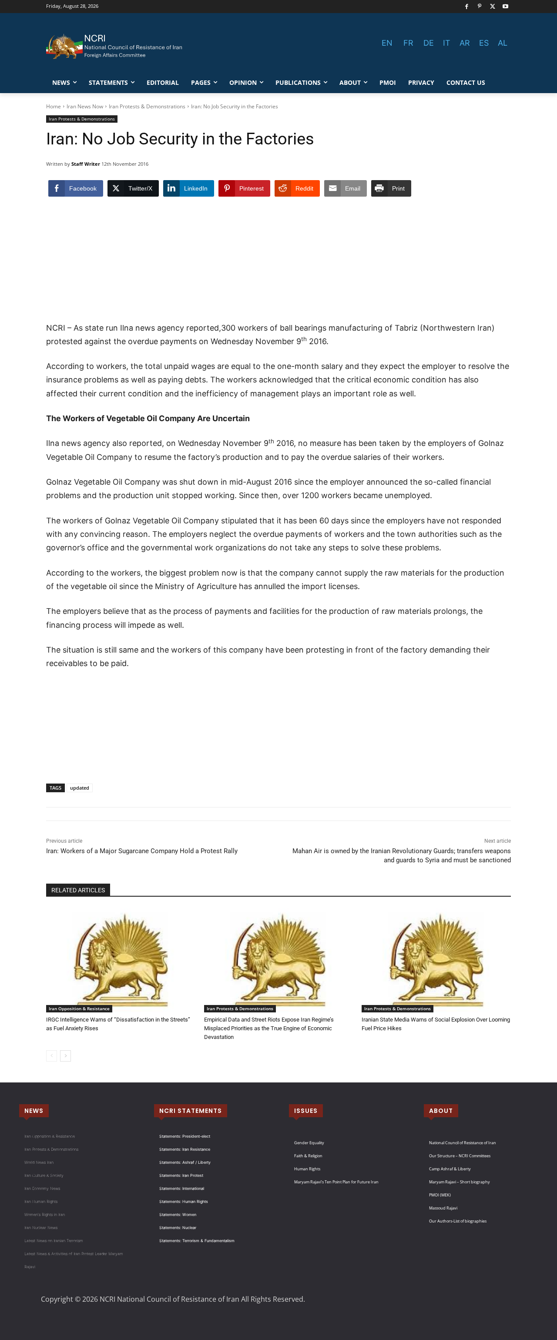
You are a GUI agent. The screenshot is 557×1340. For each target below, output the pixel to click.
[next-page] (65, 1056)
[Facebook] (466, 6)
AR (465, 42)
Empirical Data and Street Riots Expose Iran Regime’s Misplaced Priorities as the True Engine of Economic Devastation (269, 1028)
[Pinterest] (479, 6)
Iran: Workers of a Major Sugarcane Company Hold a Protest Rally (142, 851)
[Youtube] (505, 6)
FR (408, 42)
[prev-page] (51, 1056)
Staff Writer (85, 164)
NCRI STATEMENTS (190, 1110)
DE (428, 42)
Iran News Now (85, 106)
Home (53, 106)
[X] (492, 6)
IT (446, 42)
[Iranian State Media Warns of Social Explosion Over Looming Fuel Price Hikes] (436, 960)
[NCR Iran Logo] (115, 46)
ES (484, 42)
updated (79, 787)
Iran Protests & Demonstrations (147, 106)
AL (502, 42)
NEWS (34, 1110)
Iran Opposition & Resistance (79, 1008)
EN (387, 42)
